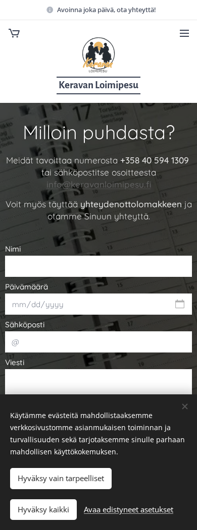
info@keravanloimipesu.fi (98, 184)
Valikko (184, 33)
